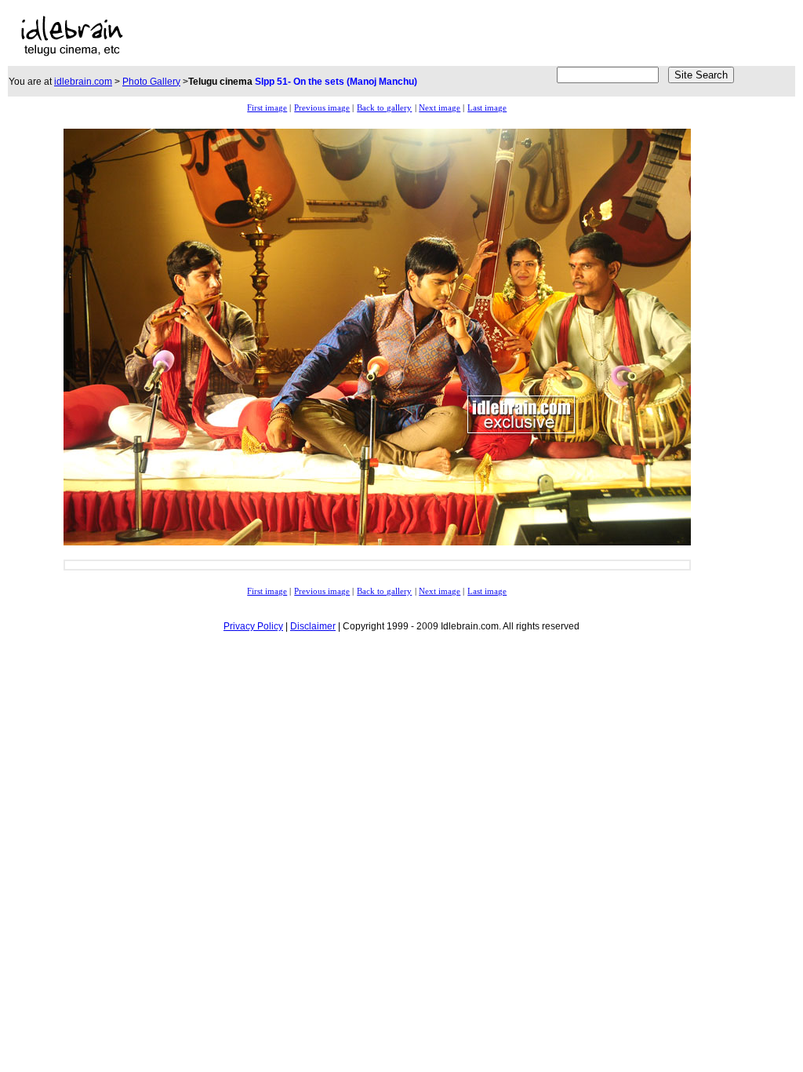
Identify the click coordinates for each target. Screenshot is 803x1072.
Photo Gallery (151, 81)
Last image (487, 108)
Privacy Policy (253, 626)
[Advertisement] (340, 36)
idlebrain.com (83, 81)
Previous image (322, 108)
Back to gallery (384, 108)
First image (267, 108)
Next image (439, 108)
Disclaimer (313, 626)
